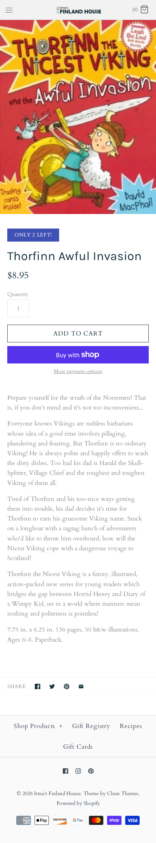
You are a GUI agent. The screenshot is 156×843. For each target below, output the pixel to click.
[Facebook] (65, 771)
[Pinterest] (91, 771)
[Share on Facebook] (37, 686)
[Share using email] (81, 686)
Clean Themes (122, 793)
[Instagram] (78, 771)
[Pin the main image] (66, 686)
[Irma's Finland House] (78, 10)
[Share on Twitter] (52, 686)
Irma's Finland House (57, 793)
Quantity (17, 294)
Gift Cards (78, 747)
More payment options (78, 372)
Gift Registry (91, 726)
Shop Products (38, 726)
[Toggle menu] (9, 9)
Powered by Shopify (78, 803)
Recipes (131, 726)
